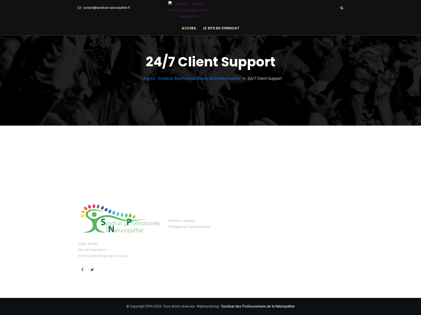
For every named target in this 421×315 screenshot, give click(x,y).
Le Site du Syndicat (221, 28)
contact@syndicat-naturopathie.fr (106, 7)
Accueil (189, 28)
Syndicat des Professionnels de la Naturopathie (258, 306)
